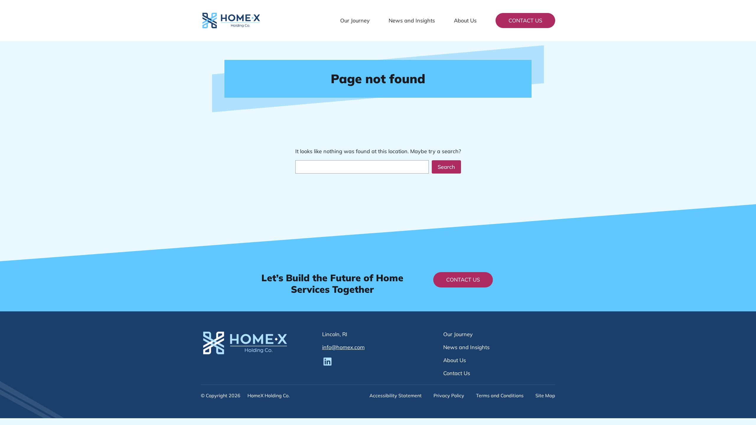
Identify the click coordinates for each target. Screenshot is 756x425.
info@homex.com (343, 347)
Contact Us (525, 20)
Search (446, 167)
